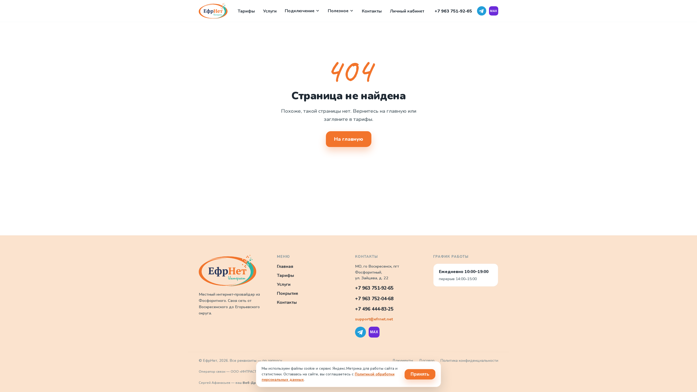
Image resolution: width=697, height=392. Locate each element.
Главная (285, 266)
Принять (420, 374)
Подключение (299, 11)
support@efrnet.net (374, 319)
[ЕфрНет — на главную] (213, 11)
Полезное (338, 11)
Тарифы (246, 11)
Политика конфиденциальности (469, 360)
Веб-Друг (251, 382)
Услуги (270, 11)
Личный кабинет (407, 11)
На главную (348, 139)
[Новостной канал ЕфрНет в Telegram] (481, 11)
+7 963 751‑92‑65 (453, 11)
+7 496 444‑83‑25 (374, 309)
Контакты (372, 11)
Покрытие (287, 293)
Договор (427, 360)
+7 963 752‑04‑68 (374, 299)
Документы (402, 360)
